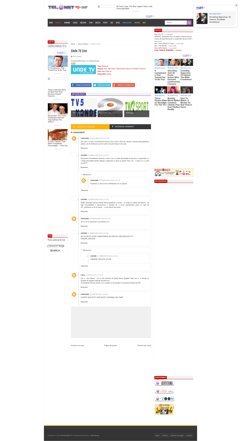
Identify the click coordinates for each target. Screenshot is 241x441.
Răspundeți (84, 148)
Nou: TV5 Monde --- (165, 46)
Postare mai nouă (77, 345)
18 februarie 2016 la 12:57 (100, 219)
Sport (105, 22)
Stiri (91, 22)
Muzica (97, 22)
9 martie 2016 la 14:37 (94, 275)
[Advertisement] (105, 34)
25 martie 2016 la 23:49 (99, 294)
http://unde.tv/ (107, 71)
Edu (112, 22)
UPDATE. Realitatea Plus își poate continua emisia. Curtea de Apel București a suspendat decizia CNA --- (173, 39)
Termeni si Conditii (177, 435)
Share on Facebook (83, 85)
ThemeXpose (94, 435)
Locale (75, 22)
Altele (118, 22)
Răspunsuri (87, 175)
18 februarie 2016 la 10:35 (98, 155)
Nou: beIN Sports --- (165, 48)
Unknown (85, 138)
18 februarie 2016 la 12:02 (98, 199)
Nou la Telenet (77, 56)
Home (51, 22)
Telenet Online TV (66, 435)
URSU (83, 275)
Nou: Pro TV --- (163, 34)
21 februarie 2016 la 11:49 (98, 233)
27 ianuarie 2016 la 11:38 (99, 138)
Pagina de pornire (110, 345)
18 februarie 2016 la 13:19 (109, 180)
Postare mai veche (144, 345)
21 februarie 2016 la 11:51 (107, 256)
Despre (165, 435)
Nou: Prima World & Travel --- (169, 43)
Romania (67, 22)
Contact (189, 435)
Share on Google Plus (126, 85)
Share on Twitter (104, 85)
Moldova (83, 22)
